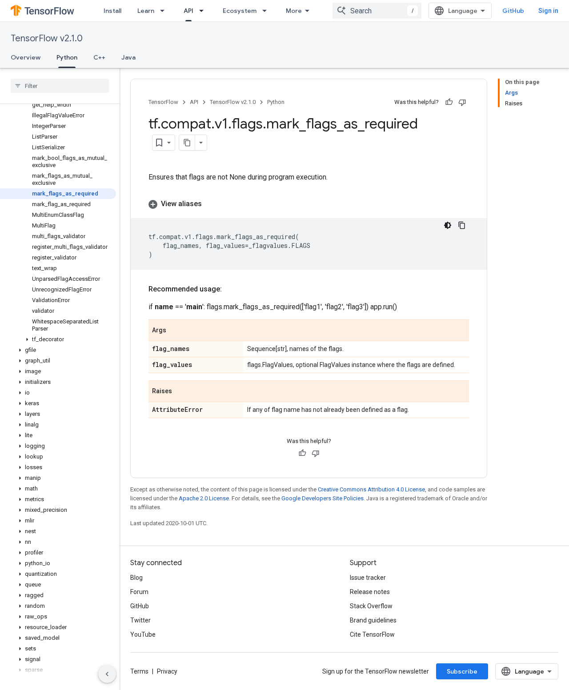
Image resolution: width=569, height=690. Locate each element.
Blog (136, 577)
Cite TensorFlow (372, 634)
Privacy (167, 671)
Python (66, 57)
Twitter (140, 620)
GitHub (513, 11)
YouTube (143, 634)
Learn (145, 11)
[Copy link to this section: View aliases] (211, 204)
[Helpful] (449, 102)
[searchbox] (60, 86)
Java (128, 57)
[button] (58, 339)
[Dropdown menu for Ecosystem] (267, 10)
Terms (139, 671)
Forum (139, 591)
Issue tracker (368, 577)
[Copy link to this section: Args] (175, 331)
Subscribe (462, 671)
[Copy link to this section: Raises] (181, 392)
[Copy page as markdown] (187, 142)
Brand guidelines (373, 620)
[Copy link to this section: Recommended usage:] (231, 289)
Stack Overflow (371, 606)
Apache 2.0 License (204, 498)
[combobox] (377, 11)
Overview (25, 57)
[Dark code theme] (448, 225)
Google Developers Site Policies (322, 498)
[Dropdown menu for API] (204, 10)
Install (112, 11)
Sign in (548, 10)
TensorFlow (163, 102)
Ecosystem (239, 11)
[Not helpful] (462, 102)
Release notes (370, 591)
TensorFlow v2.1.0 (47, 38)
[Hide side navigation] (107, 674)
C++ (99, 57)
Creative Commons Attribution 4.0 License (371, 489)
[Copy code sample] (462, 225)
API (188, 11)
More (294, 11)
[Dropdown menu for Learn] (165, 10)
